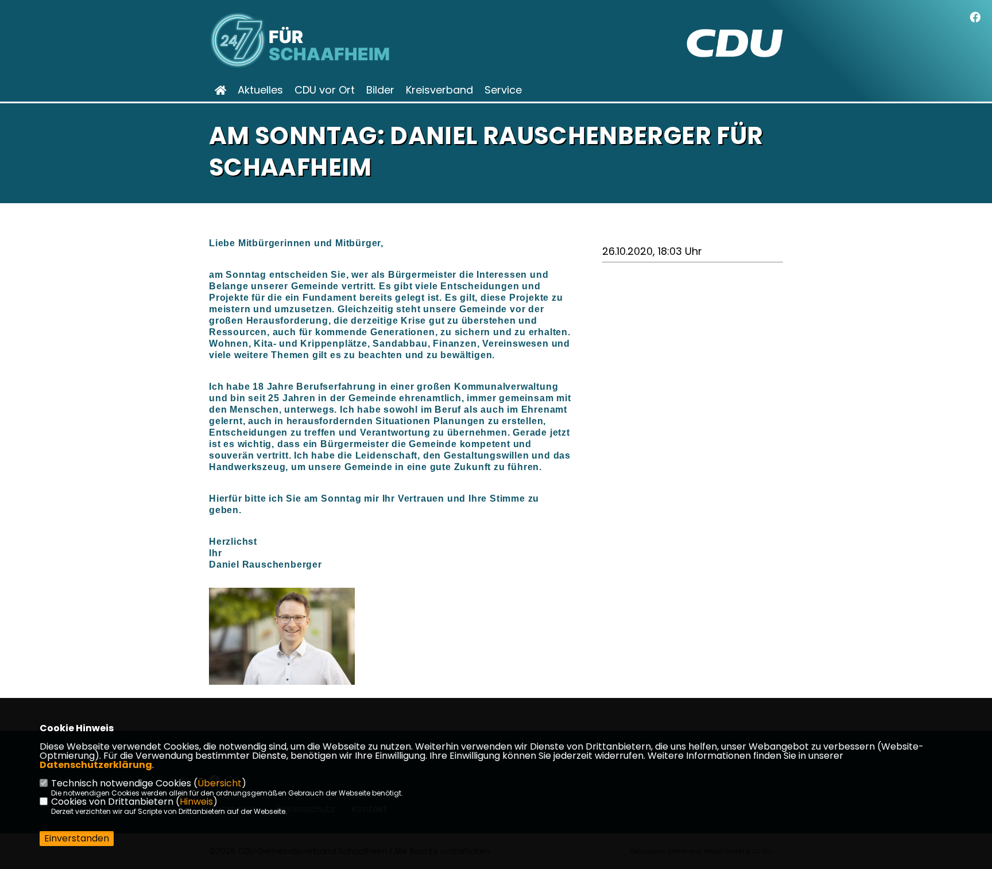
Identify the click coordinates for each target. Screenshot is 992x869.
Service (503, 90)
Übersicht (219, 783)
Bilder (380, 90)
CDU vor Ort (324, 90)
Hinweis (196, 801)
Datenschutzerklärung (96, 764)
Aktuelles (260, 90)
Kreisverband (439, 90)
